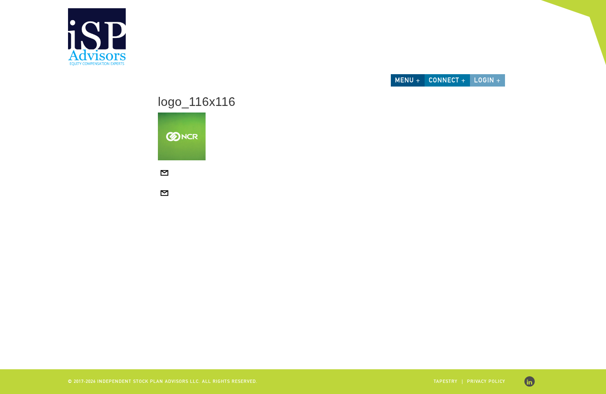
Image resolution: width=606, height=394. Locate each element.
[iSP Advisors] (97, 36)
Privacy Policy (486, 381)
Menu (404, 80)
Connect (444, 80)
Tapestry (446, 381)
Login (484, 80)
